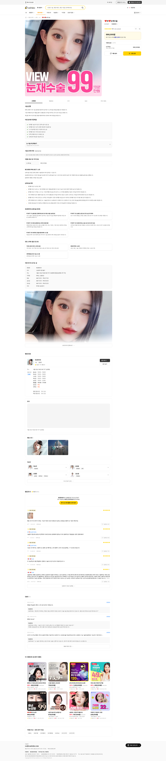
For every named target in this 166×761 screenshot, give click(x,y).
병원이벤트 (40, 12)
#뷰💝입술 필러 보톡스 (32, 532)
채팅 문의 (114, 53)
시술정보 (55, 12)
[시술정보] (59, 13)
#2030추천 (64, 733)
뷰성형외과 (114, 24)
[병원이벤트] (44, 13)
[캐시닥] (26, 17)
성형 (36, 17)
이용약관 (26, 751)
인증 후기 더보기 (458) (67, 586)
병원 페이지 (104, 360)
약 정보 (63, 12)
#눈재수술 (57, 733)
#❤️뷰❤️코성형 (30, 559)
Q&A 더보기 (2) (67, 646)
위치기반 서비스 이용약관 (43, 751)
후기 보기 (105, 364)
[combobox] (137, 12)
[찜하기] (135, 28)
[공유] (139, 28)
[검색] (82, 7)
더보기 (108, 578)
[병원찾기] (34, 13)
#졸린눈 (29, 733)
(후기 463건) (117, 29)
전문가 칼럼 (70, 12)
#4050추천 (71, 733)
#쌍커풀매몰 (50, 733)
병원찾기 (31, 12)
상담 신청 (133, 53)
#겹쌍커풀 (36, 733)
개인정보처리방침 (33, 751)
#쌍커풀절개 (42, 733)
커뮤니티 (49, 12)
